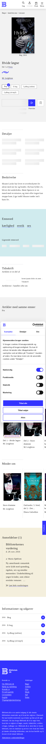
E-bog (15, 87)
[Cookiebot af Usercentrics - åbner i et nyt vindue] (32, 325)
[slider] (23, 37)
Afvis (23, 417)
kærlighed (8, 225)
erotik (20, 225)
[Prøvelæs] (31, 102)
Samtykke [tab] (8, 332)
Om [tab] (37, 332)
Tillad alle (23, 403)
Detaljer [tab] (23, 332)
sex (29, 225)
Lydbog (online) (29, 87)
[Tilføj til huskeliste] (40, 102)
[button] (23, 618)
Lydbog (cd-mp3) (10, 92)
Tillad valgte (23, 410)
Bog (5, 86)
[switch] (39, 377)
